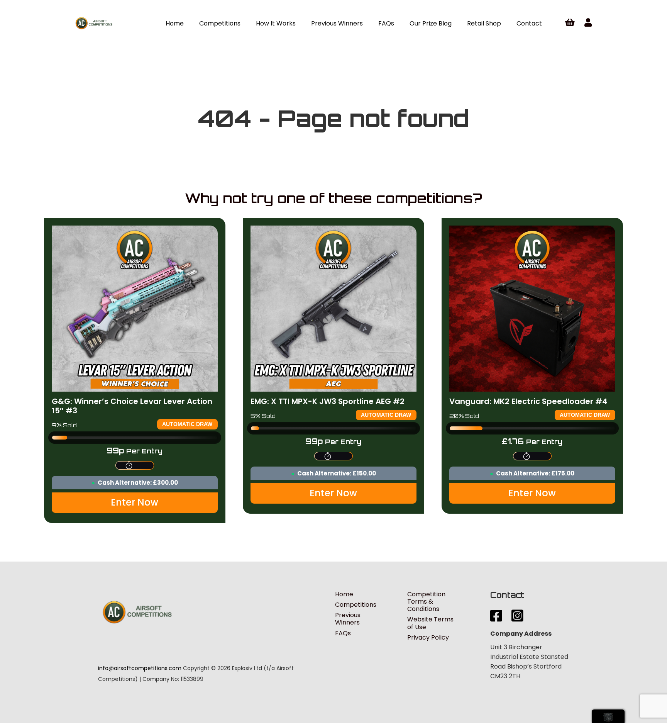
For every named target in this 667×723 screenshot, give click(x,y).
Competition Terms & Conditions (426, 601)
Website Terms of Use (430, 623)
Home (344, 594)
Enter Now (134, 502)
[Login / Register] (588, 23)
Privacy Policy (428, 637)
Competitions (355, 604)
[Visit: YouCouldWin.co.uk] (608, 716)
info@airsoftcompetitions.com (139, 668)
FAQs (343, 633)
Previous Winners (348, 619)
